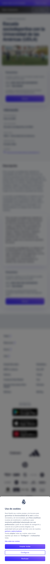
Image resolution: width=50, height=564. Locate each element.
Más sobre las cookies (12, 541)
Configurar (25, 552)
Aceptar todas (25, 546)
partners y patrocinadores (13, 531)
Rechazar (25, 559)
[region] (25, 530)
